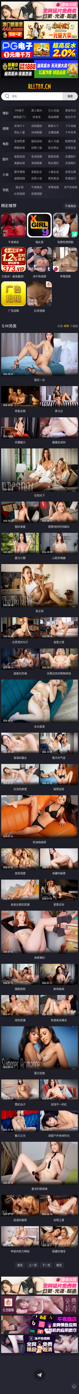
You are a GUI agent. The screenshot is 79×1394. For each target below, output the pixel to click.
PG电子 (19, 110)
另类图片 (70, 163)
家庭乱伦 (36, 172)
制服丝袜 (19, 147)
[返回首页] (74, 1386)
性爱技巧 (70, 178)
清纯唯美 (36, 163)
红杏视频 (19, 193)
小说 (5, 174)
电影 (5, 144)
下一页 (46, 1265)
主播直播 (53, 132)
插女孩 (20, 187)
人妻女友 (53, 172)
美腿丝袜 (19, 163)
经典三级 (36, 147)
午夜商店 (36, 187)
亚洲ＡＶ (19, 126)
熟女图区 (53, 163)
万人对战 (53, 110)
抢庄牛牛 (70, 117)
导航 (5, 190)
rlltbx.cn (39, 86)
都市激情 (19, 172)
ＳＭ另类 (70, 132)
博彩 (5, 113)
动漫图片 (70, 156)
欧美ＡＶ (53, 126)
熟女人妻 (19, 132)
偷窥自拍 (19, 156)
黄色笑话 (53, 178)
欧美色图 (53, 156)
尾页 (59, 1265)
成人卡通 (53, 141)
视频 (5, 128)
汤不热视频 (70, 187)
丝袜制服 (36, 132)
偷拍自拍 (36, 141)
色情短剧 (36, 193)
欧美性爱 (70, 141)
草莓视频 (53, 187)
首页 (20, 1265)
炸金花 (37, 117)
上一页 (33, 1265)
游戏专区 (70, 110)
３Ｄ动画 (70, 126)
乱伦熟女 (53, 147)
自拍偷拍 (36, 126)
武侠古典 (70, 172)
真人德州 (36, 110)
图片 (5, 159)
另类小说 (36, 178)
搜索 (70, 96)
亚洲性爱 (19, 141)
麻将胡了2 (19, 117)
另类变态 (70, 147)
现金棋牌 (53, 117)
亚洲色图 (36, 156)
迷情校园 (19, 178)
